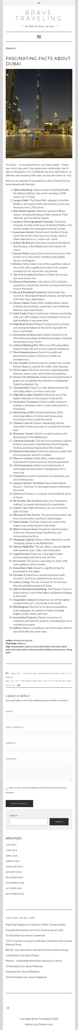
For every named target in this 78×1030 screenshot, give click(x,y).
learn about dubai (19, 649)
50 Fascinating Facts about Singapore (26, 977)
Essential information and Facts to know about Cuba (34, 930)
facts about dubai (42, 646)
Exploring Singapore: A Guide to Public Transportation (36, 924)
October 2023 (14, 888)
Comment (11, 759)
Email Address (15, 727)
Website (11, 743)
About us (22, 643)
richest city (32, 649)
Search (13, 815)
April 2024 (11, 855)
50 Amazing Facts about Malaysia (24, 966)
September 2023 (15, 893)
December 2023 (14, 877)
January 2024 (13, 871)
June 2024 (11, 850)
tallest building (44, 649)
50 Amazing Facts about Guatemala (25, 935)
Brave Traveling (39, 15)
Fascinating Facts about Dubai (22, 955)
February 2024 (14, 866)
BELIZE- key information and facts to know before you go (37, 949)
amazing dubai (17, 646)
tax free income (58, 649)
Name (9, 711)
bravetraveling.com (23, 640)
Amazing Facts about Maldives (22, 971)
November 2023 (15, 882)
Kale (27, 1024)
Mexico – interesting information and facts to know (34, 960)
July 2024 (11, 844)
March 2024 (13, 861)
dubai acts (29, 646)
